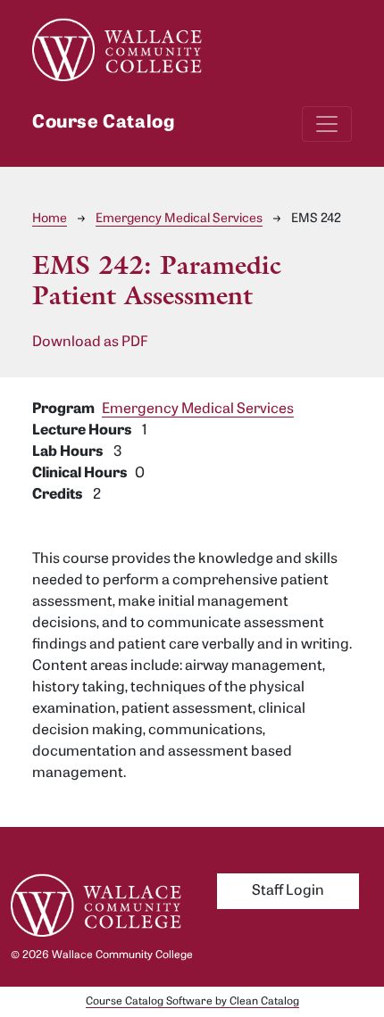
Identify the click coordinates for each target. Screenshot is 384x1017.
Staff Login (288, 891)
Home (49, 219)
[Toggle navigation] (327, 124)
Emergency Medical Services (179, 219)
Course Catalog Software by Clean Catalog (192, 1001)
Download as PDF (90, 342)
